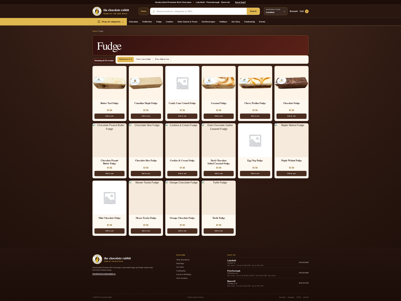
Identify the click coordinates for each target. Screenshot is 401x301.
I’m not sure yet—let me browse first (200, 181)
